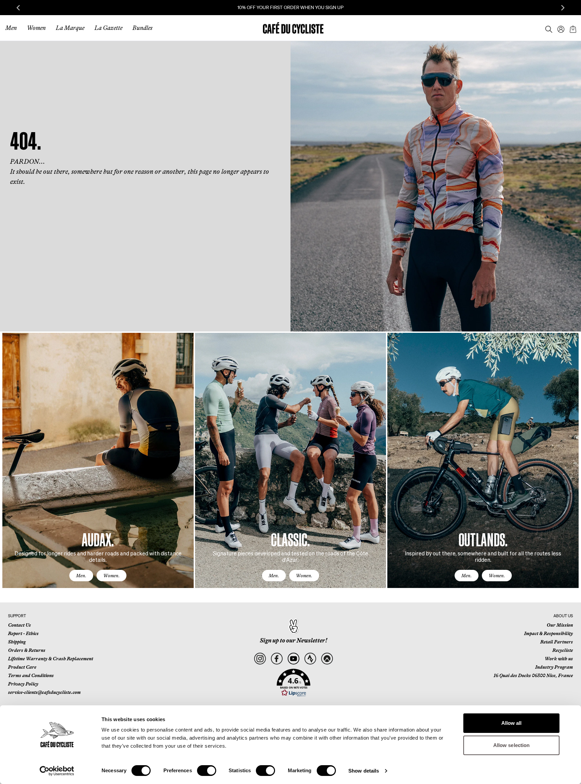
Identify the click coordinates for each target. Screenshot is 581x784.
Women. (111, 575)
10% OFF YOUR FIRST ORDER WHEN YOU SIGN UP (290, 7)
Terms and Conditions (31, 675)
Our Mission (560, 625)
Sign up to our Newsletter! (293, 640)
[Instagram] (259, 658)
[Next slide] (563, 8)
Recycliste (562, 650)
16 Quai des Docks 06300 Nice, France (533, 675)
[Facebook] (276, 658)
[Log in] (559, 28)
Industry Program (554, 667)
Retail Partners (556, 641)
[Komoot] (327, 658)
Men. (81, 575)
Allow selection (511, 745)
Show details (363, 771)
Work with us (559, 658)
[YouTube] (293, 658)
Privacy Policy (23, 684)
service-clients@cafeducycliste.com (44, 692)
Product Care (22, 667)
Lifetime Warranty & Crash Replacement (50, 658)
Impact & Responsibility (548, 633)
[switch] (206, 770)
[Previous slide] (18, 8)
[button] (293, 683)
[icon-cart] (572, 28)
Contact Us (19, 625)
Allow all (511, 723)
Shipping (17, 641)
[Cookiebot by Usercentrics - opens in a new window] (57, 771)
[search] (547, 28)
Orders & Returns (26, 650)
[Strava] (310, 658)
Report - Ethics (23, 633)
